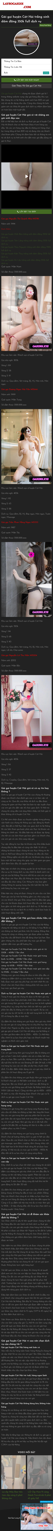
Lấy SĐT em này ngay (27, 80)
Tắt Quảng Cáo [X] (46, 1501)
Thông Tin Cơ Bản (12, 61)
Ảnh (24, 73)
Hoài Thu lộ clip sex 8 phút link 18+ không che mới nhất (39, 1495)
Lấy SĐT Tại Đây (27, 212)
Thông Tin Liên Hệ (13, 67)
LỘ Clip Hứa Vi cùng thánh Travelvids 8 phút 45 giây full (13, 1495)
